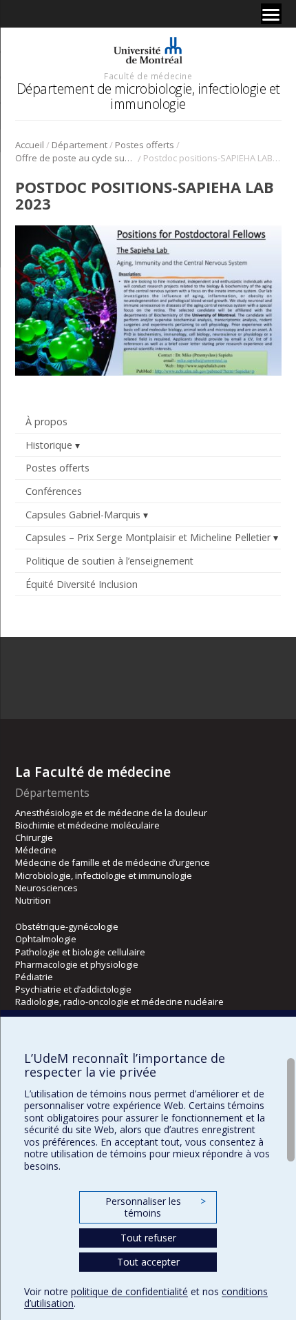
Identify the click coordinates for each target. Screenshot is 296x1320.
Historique (48, 444)
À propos (46, 421)
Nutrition (33, 900)
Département (79, 145)
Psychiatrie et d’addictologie (73, 989)
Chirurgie (34, 837)
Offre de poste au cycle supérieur (75, 158)
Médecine (35, 850)
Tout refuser (148, 1237)
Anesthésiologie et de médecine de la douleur (111, 812)
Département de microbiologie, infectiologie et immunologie (148, 96)
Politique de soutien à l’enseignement (109, 560)
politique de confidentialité (129, 1291)
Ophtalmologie (45, 939)
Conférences (53, 491)
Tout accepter (148, 1261)
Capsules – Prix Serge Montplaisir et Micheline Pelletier (148, 537)
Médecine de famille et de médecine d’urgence (112, 862)
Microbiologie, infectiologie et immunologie (103, 875)
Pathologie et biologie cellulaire (80, 952)
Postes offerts (144, 145)
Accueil (29, 145)
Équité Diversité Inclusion (81, 584)
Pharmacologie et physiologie (76, 964)
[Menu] (271, 13)
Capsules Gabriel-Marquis (82, 514)
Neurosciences (46, 888)
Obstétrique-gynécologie (66, 926)
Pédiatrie (34, 977)
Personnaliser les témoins (155, 1207)
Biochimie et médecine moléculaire (87, 825)
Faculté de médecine (148, 75)
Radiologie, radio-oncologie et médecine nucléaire (119, 1001)
